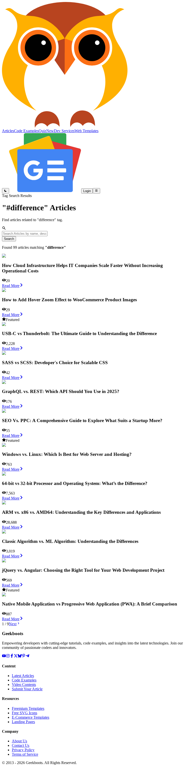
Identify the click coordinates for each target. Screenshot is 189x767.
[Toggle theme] (5, 191)
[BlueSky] (20, 656)
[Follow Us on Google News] (45, 191)
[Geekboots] (64, 126)
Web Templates (86, 131)
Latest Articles (23, 676)
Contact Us (20, 745)
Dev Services (64, 131)
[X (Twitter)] (16, 656)
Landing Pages (23, 722)
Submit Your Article (27, 689)
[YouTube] (4, 656)
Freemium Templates (28, 708)
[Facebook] (12, 656)
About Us (19, 741)
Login (87, 191)
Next (12, 624)
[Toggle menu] (96, 191)
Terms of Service (25, 754)
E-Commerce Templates (30, 717)
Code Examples (24, 680)
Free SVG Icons (24, 713)
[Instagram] (8, 656)
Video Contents (24, 684)
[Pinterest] (24, 656)
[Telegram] (28, 656)
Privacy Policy (23, 750)
